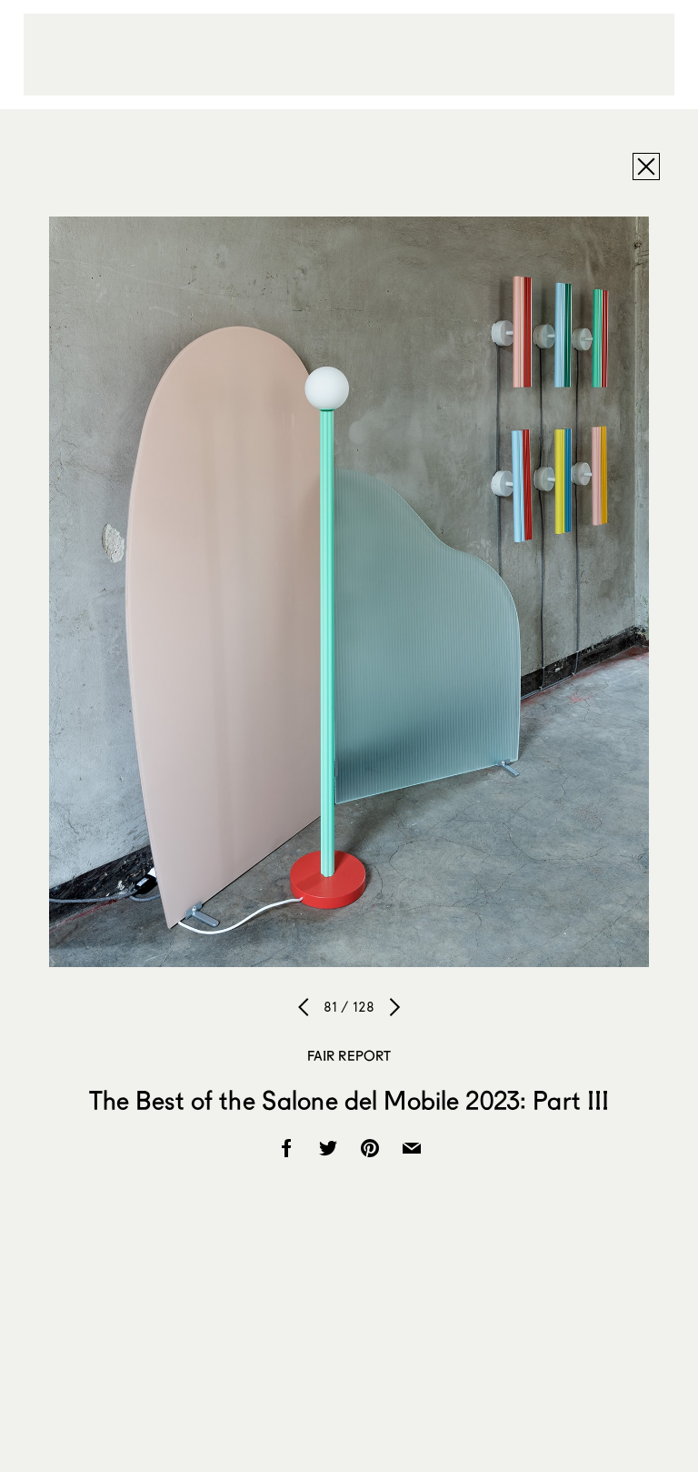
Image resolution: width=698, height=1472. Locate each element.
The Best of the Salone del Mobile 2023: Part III (349, 1099)
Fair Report (349, 1055)
